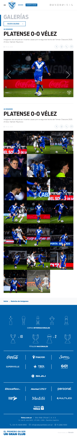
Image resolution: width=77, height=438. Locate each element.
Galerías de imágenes (19, 301)
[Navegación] (4, 5)
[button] (56, 47)
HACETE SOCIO (31, 5)
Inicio (6, 301)
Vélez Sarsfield (12, 5)
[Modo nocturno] (70, 5)
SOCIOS (20, 5)
